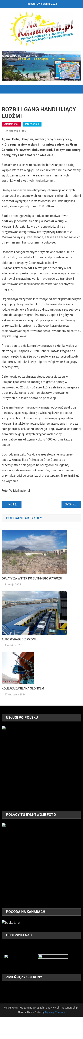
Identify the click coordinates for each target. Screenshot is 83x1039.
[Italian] (31, 987)
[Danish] (9, 987)
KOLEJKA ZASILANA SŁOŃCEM (23, 688)
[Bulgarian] (4, 987)
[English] (15, 987)
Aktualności (11, 123)
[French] (20, 987)
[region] (41, 765)
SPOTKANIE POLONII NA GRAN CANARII (73, 504)
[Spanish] (15, 993)
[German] (26, 987)
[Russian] (9, 993)
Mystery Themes (55, 1012)
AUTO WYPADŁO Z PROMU (19, 639)
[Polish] (4, 993)
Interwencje (32, 123)
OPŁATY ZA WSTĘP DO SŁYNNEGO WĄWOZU (32, 578)
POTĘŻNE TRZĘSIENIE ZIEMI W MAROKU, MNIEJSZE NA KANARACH (15, 504)
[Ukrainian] (20, 993)
